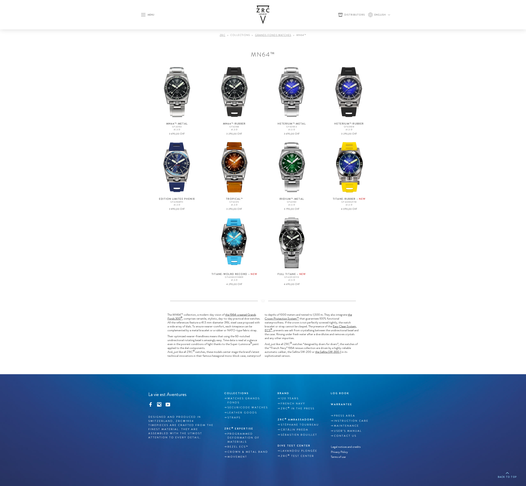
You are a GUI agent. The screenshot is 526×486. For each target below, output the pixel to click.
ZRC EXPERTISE (238, 428)
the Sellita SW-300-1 (328, 352)
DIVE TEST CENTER (294, 446)
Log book (340, 393)
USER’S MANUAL (348, 431)
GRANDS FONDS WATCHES (273, 35)
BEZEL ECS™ (237, 447)
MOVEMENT (237, 457)
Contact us (345, 436)
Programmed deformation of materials (243, 438)
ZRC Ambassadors (296, 419)
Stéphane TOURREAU (300, 425)
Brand (283, 393)
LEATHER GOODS (242, 412)
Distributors (354, 15)
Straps (234, 417)
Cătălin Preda (294, 430)
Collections (236, 393)
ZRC (222, 35)
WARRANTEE (341, 404)
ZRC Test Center (297, 456)
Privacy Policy (339, 452)
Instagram (159, 404)
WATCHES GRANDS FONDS (243, 400)
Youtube (168, 404)
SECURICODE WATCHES (247, 407)
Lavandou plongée (299, 451)
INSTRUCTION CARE (351, 421)
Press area (344, 416)
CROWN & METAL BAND (247, 452)
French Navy (293, 403)
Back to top (507, 477)
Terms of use (338, 457)
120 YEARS (290, 398)
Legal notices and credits (346, 447)
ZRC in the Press (298, 408)
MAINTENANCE (346, 426)
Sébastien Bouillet (299, 435)
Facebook (150, 404)
